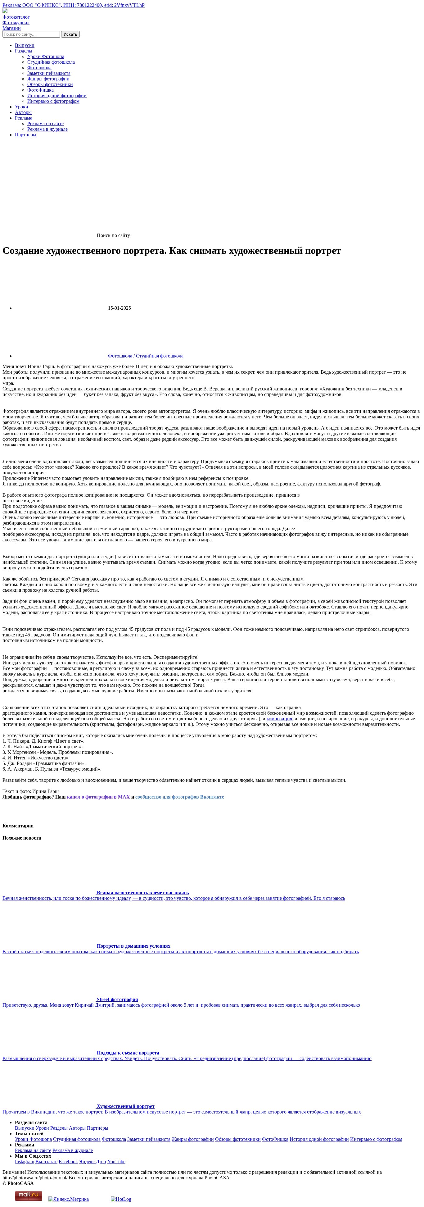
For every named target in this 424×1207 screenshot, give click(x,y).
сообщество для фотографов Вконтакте (179, 796)
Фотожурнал (15, 22)
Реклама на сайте (45, 123)
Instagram (24, 1161)
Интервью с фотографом (53, 101)
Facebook (68, 1161)
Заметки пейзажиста (48, 73)
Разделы (23, 50)
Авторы (23, 112)
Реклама (23, 118)
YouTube (116, 1161)
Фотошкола (39, 67)
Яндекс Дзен (92, 1161)
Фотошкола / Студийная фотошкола (145, 355)
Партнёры (97, 1128)
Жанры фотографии (48, 78)
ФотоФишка (40, 90)
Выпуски (24, 45)
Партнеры (25, 134)
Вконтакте (46, 1161)
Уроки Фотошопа (45, 56)
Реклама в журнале (47, 129)
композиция (279, 718)
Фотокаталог (16, 17)
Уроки (21, 106)
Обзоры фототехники (50, 84)
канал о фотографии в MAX (98, 796)
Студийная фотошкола (51, 62)
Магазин (11, 28)
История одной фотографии (57, 95)
